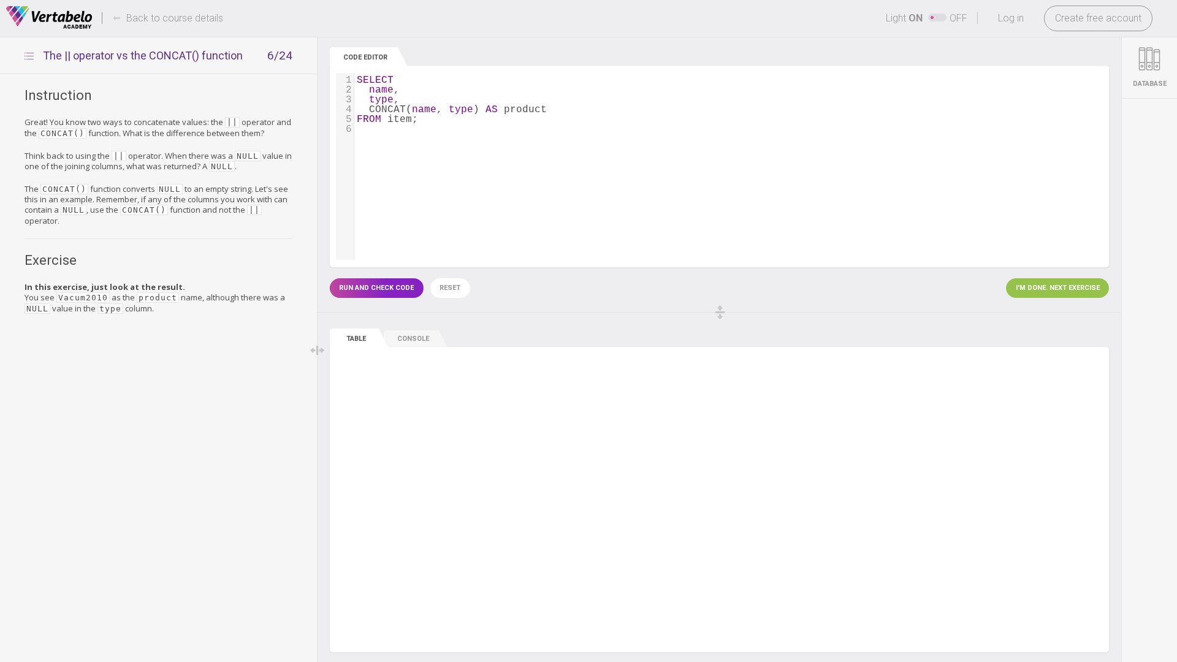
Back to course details (174, 18)
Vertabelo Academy (49, 17)
